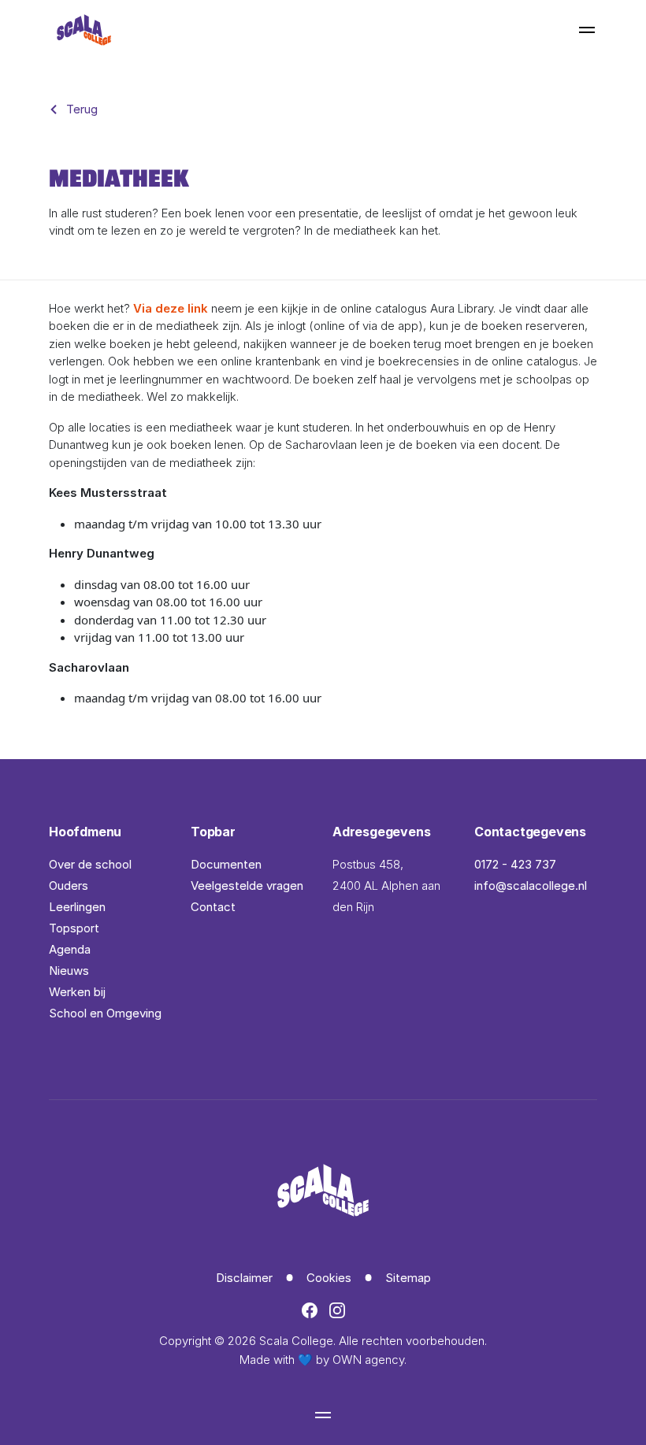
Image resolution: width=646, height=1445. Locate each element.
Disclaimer (244, 1277)
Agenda (70, 949)
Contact (213, 906)
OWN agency (368, 1359)
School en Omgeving (105, 1013)
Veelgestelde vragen (247, 885)
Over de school (90, 864)
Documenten (226, 864)
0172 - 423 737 (515, 864)
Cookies (328, 1277)
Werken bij (77, 991)
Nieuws (69, 970)
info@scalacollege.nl (530, 885)
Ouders (68, 885)
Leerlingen (77, 906)
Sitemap (408, 1277)
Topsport (74, 928)
